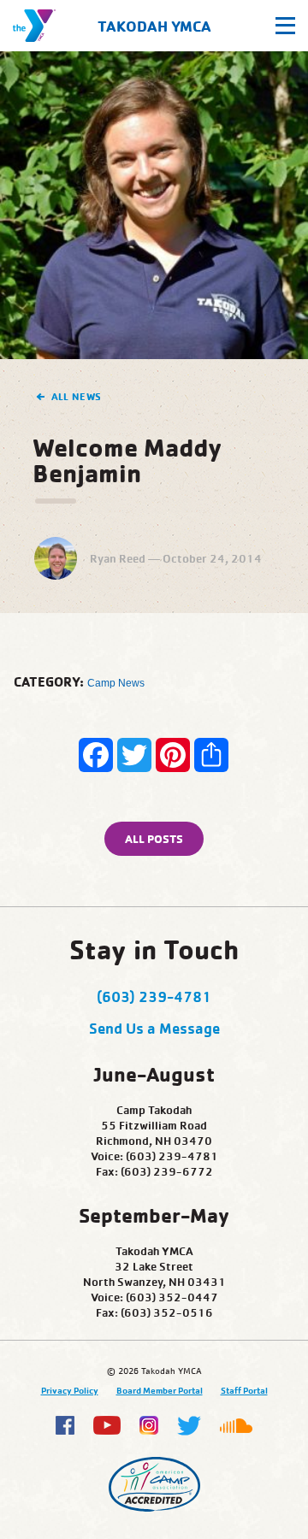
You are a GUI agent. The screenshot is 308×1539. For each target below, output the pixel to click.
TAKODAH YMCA (154, 26)
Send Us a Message (154, 1027)
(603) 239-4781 (154, 996)
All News (76, 396)
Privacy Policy (69, 1390)
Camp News (116, 683)
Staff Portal (244, 1390)
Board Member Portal (159, 1390)
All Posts (154, 838)
